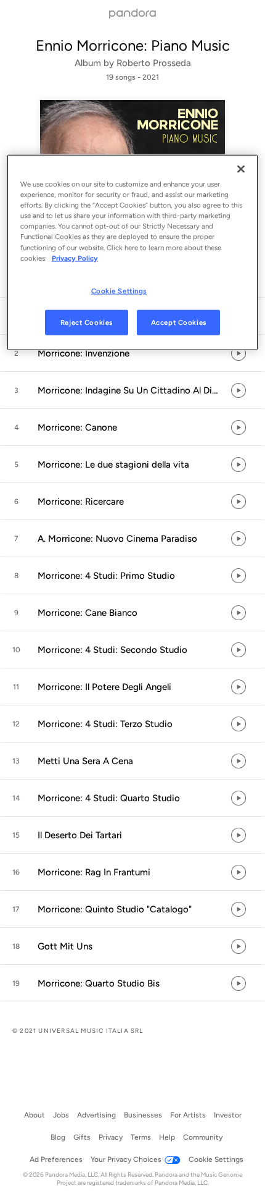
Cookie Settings (119, 290)
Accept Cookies (178, 322)
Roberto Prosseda (153, 63)
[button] (132, 353)
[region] (133, 252)
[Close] (241, 169)
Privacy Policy (75, 257)
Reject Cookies (86, 322)
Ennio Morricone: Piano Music (133, 45)
